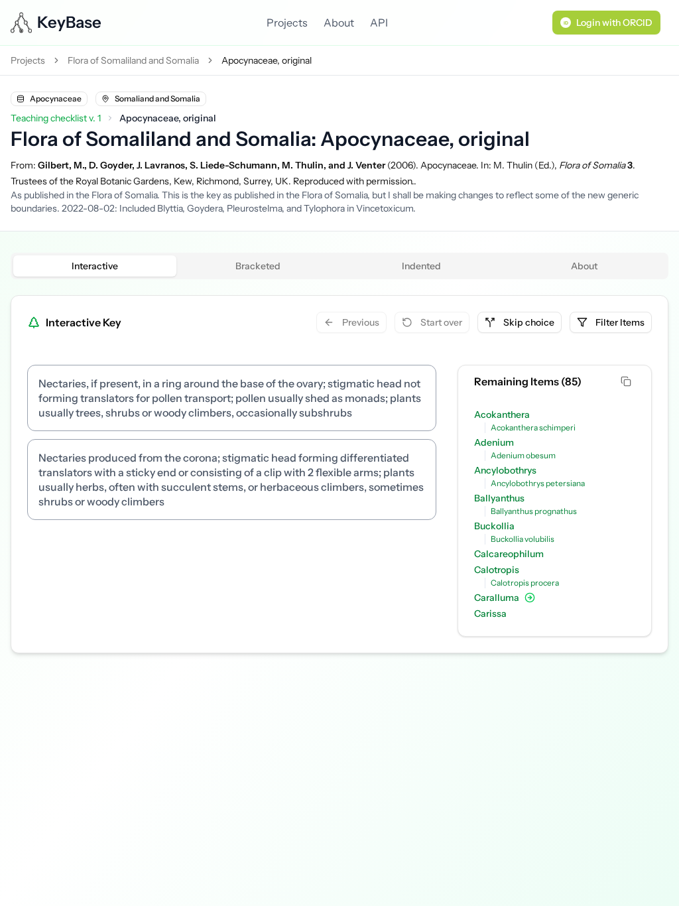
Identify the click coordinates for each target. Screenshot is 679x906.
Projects (287, 22)
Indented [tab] (421, 266)
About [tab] (584, 266)
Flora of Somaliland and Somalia (133, 60)
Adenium (494, 442)
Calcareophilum (509, 554)
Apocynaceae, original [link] (266, 60)
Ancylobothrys (505, 470)
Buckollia (494, 526)
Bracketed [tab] (257, 266)
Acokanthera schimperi (533, 427)
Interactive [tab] (95, 266)
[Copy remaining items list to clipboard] (627, 381)
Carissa (490, 613)
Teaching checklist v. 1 (56, 118)
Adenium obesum (523, 455)
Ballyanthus (499, 498)
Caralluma (496, 598)
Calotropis (496, 570)
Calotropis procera (525, 583)
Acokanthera (502, 415)
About (339, 22)
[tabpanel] (339, 474)
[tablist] (339, 266)
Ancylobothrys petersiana (538, 483)
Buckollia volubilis (522, 539)
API (379, 22)
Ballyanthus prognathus (534, 511)
